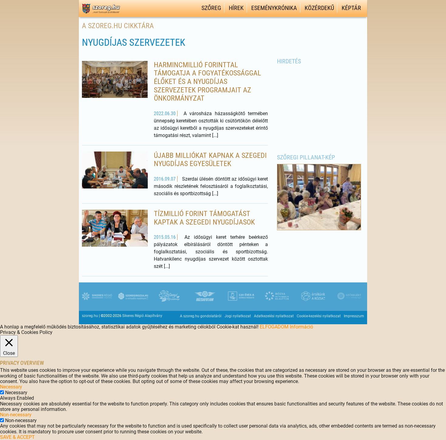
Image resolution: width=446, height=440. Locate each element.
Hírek (236, 8)
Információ (301, 327)
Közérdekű (319, 8)
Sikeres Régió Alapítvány (142, 316)
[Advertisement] (319, 106)
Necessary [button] (11, 387)
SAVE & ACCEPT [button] (17, 437)
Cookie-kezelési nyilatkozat (319, 316)
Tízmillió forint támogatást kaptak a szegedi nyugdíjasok (204, 217)
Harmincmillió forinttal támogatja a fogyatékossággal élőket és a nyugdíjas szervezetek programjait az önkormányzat (207, 81)
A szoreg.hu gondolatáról (200, 316)
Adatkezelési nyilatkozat (274, 316)
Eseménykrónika (274, 8)
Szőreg (211, 8)
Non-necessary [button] (16, 415)
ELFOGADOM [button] (274, 327)
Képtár (351, 8)
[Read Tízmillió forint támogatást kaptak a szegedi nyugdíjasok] (115, 229)
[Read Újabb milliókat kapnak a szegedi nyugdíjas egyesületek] (115, 174)
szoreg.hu (90, 316)
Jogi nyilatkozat (238, 316)
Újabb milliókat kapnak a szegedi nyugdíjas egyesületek (210, 159)
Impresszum (354, 316)
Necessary (16, 392)
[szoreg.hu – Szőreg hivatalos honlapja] (101, 14)
